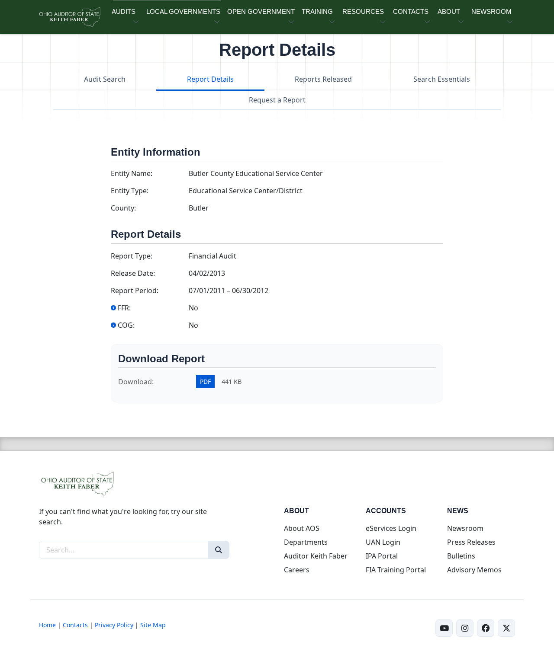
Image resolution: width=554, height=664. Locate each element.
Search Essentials (441, 79)
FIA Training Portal (396, 570)
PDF (205, 381)
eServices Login (391, 528)
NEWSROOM (491, 11)
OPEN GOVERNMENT (261, 11)
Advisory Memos (474, 570)
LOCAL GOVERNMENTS (183, 11)
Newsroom (465, 528)
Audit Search (105, 79)
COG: (126, 325)
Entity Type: (129, 190)
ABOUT (449, 11)
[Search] (218, 550)
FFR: (124, 308)
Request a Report (277, 100)
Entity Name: (131, 173)
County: (123, 208)
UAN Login (383, 542)
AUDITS (123, 11)
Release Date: (133, 273)
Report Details (210, 79)
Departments (306, 542)
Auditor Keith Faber (316, 556)
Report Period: (134, 290)
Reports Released (323, 79)
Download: (136, 381)
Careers (296, 570)
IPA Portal (382, 556)
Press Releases (471, 542)
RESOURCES (363, 11)
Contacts (75, 625)
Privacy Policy (114, 625)
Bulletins (461, 556)
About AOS (301, 528)
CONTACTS (410, 11)
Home (47, 625)
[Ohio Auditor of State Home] (69, 17)
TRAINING (317, 11)
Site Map (153, 625)
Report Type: (131, 256)
